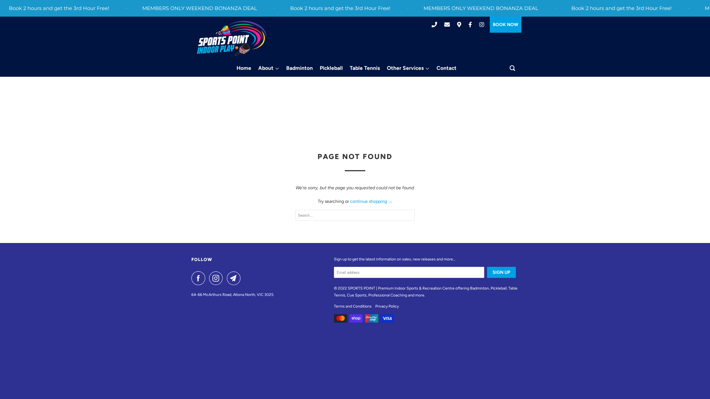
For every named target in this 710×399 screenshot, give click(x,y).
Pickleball (331, 68)
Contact (447, 68)
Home (244, 68)
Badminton (299, 68)
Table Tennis (365, 68)
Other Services (406, 68)
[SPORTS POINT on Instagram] (217, 278)
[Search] (513, 68)
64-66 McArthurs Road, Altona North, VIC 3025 (232, 294)
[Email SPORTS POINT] (235, 278)
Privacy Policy (387, 306)
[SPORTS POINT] (231, 38)
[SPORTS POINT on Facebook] (199, 278)
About (266, 68)
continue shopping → (371, 201)
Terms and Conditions (353, 306)
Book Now (505, 24)
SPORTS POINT (361, 288)
